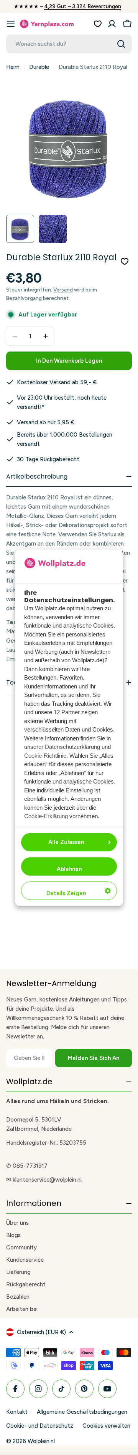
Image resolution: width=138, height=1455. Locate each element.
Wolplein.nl (41, 1441)
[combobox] (69, 44)
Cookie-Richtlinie (45, 755)
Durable (39, 67)
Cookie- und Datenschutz (39, 1425)
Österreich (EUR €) (41, 1332)
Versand (63, 289)
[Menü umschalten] (10, 23)
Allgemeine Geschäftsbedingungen (82, 1411)
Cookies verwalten (106, 1425)
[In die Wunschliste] (124, 261)
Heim (13, 67)
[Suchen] (121, 44)
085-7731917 (30, 1165)
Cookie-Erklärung (46, 816)
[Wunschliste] (97, 23)
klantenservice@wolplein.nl (47, 1179)
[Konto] (112, 23)
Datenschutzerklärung (72, 747)
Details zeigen (66, 893)
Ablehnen (69, 869)
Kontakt (17, 1411)
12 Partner (67, 712)
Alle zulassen (66, 842)
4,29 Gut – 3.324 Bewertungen (82, 6)
